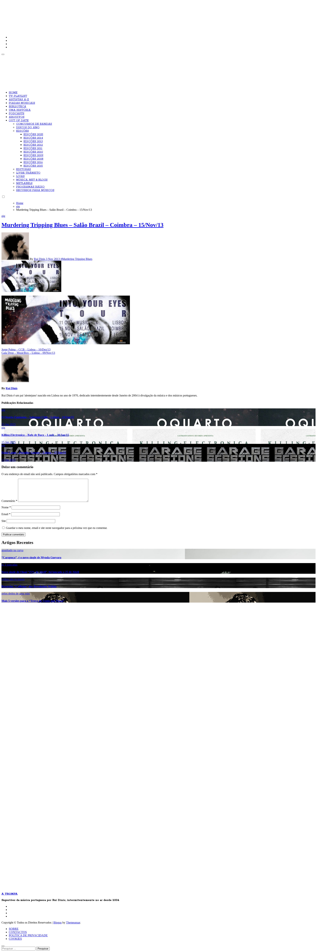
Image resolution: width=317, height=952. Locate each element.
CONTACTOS (18, 932)
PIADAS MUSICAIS (22, 103)
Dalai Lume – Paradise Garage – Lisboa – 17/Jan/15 (33, 452)
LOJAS (20, 176)
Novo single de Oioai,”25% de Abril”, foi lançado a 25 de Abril (40, 572)
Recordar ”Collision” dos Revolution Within (29, 586)
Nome (6, 507)
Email (5, 514)
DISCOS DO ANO (27, 127)
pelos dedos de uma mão (15, 593)
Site (3, 520)
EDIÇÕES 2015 (33, 166)
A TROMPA (53, 14)
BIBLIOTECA (17, 106)
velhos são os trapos (13, 579)
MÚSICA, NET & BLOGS (32, 180)
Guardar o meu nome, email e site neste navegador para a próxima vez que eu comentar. (56, 527)
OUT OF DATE (19, 120)
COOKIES (15, 938)
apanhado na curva (12, 550)
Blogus (57, 922)
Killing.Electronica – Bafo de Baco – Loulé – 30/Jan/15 (35, 435)
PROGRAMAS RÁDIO (30, 186)
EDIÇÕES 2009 (33, 155)
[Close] (2, 945)
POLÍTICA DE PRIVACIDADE (28, 935)
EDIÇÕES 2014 (33, 138)
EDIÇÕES (22, 131)
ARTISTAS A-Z (19, 99)
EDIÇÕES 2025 (33, 134)
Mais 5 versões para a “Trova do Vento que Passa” (32, 600)
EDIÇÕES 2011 (32, 148)
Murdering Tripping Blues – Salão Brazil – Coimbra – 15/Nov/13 (82, 225)
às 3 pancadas (9, 564)
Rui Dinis (40, 259)
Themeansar (73, 922)
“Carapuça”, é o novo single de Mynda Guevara (31, 557)
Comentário (9, 500)
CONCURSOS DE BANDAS (34, 124)
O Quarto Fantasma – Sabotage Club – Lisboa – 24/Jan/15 (37, 417)
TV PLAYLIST (18, 96)
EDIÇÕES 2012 (33, 145)
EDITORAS (23, 169)
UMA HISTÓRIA (20, 110)
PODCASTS (16, 113)
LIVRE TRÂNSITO (28, 173)
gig (3, 216)
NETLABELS (24, 183)
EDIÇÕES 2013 (33, 141)
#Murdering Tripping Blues (76, 259)
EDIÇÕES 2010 (33, 152)
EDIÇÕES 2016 (33, 162)
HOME (13, 92)
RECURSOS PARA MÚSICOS (35, 190)
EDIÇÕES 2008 (33, 159)
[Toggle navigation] (2, 54)
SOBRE (14, 928)
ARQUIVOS (16, 117)
